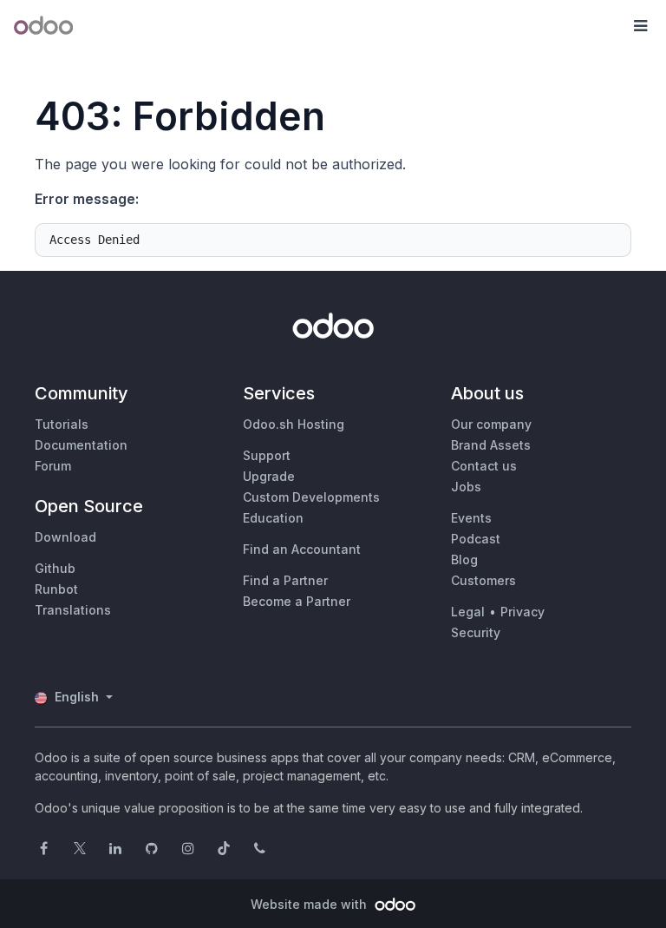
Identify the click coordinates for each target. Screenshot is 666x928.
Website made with (310, 904)
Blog (464, 559)
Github (55, 568)
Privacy (522, 611)
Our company (491, 424)
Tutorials (61, 424)
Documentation (81, 445)
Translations (73, 609)
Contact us (484, 465)
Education (273, 517)
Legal (468, 611)
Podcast (475, 538)
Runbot (56, 589)
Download (65, 537)
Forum (53, 465)
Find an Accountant (302, 549)
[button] (640, 26)
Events (471, 517)
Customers (483, 580)
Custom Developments (311, 497)
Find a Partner (285, 580)
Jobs (466, 486)
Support (267, 455)
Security (475, 632)
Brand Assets (491, 445)
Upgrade (269, 476)
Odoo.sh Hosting (293, 424)
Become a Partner (296, 601)
